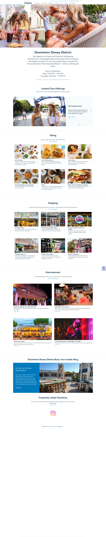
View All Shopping (53, 209)
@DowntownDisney (51, 426)
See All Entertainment (53, 278)
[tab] (53, 111)
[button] (66, 3)
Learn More (71, 117)
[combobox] (76, 1)
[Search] (71, 1)
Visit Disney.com (26, 1)
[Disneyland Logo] (28, 3)
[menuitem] (37, 3)
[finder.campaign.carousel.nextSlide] (91, 111)
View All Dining (53, 141)
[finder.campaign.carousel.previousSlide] (15, 111)
